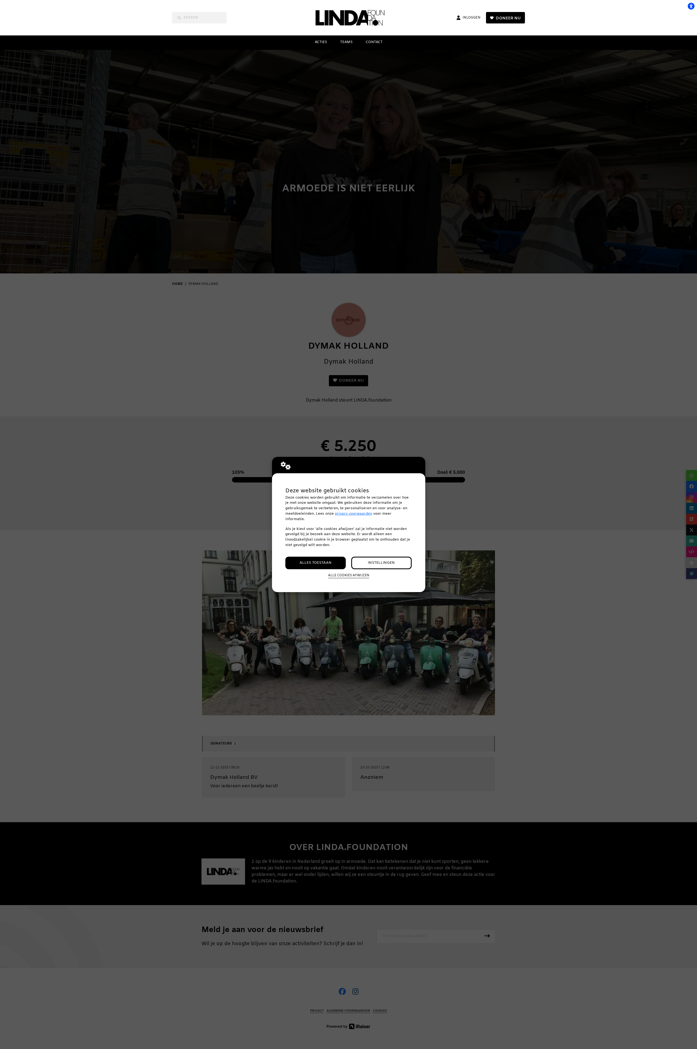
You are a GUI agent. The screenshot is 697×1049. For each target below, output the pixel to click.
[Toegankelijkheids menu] (691, 6)
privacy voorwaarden (353, 513)
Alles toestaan (315, 562)
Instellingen (381, 562)
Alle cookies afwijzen (348, 575)
